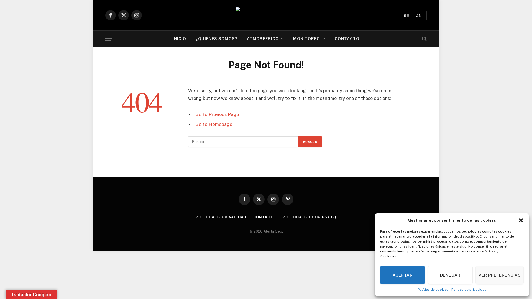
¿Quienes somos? (216, 39)
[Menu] (108, 39)
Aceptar (403, 275)
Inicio (179, 39)
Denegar (450, 275)
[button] (521, 220)
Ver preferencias (500, 275)
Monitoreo (306, 39)
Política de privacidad (469, 290)
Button (413, 15)
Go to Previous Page (217, 114)
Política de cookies (433, 290)
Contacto (347, 39)
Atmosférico (263, 39)
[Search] (424, 39)
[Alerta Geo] (266, 15)
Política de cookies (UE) (309, 217)
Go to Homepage (213, 124)
